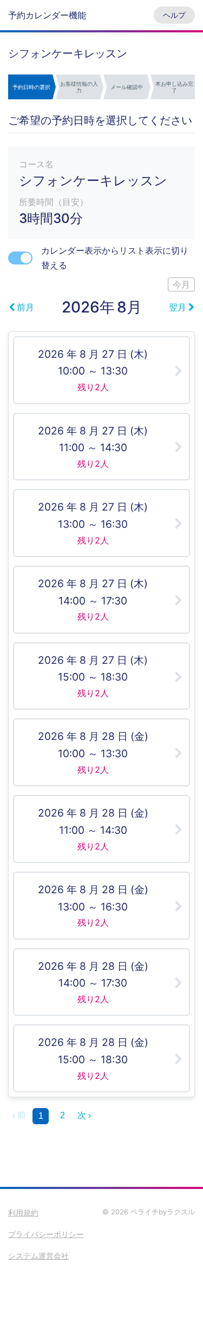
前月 (25, 307)
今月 (181, 284)
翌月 (177, 307)
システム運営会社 (38, 1255)
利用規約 (23, 1212)
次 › (84, 1115)
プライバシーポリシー (46, 1234)
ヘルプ (174, 14)
